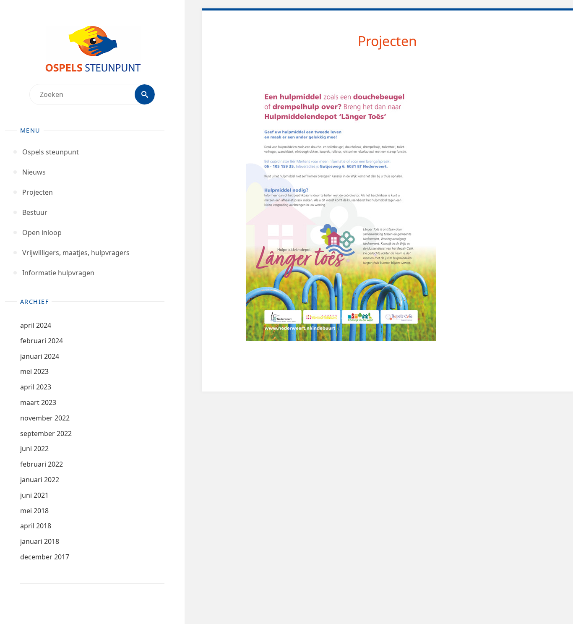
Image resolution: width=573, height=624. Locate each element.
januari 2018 (39, 541)
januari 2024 (39, 356)
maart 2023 (38, 402)
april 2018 (35, 525)
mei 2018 (34, 510)
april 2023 (35, 387)
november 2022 (45, 418)
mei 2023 (34, 371)
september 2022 (46, 433)
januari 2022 (39, 479)
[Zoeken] (145, 94)
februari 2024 (41, 340)
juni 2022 (34, 448)
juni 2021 (34, 495)
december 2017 (44, 556)
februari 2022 (41, 464)
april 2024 (35, 325)
